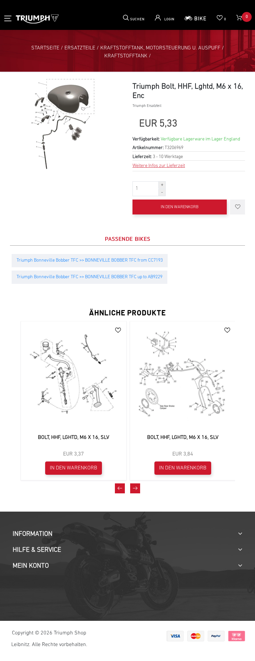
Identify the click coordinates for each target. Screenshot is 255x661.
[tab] (127, 534)
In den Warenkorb (180, 207)
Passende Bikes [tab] (127, 238)
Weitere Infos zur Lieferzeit (158, 165)
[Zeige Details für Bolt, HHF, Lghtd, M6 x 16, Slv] (73, 374)
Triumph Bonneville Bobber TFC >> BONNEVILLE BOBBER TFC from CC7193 (90, 260)
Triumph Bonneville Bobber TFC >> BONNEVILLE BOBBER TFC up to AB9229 (89, 277)
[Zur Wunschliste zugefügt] (237, 207)
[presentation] (120, 488)
